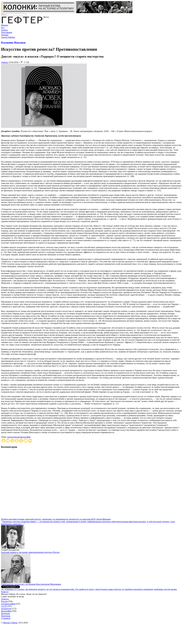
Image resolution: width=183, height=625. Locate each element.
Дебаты (4, 62)
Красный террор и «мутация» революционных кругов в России (30, 552)
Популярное (6, 32)
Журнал (4, 25)
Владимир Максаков (13, 42)
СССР (4, 606)
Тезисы (4, 30)
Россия (4, 601)
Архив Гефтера (8, 37)
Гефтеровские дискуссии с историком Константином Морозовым (31, 584)
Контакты (5, 613)
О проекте (5, 618)
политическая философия (18, 437)
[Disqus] (91, 484)
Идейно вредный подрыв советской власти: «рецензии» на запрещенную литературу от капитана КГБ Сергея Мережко (56, 519)
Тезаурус (5, 599)
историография (8, 604)
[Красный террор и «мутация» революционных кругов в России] (16, 582)
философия (6, 611)
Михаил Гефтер (10, 623)
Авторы (4, 35)
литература (6, 608)
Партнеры (5, 616)
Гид (2, 27)
